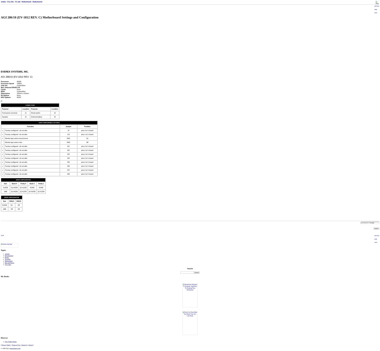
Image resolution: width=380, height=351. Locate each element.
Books (7, 257)
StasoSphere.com (15, 348)
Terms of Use (16, 345)
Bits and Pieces (9, 263)
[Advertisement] (190, 35)
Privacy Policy (6, 345)
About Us (24, 345)
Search (30, 345)
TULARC (8, 265)
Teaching (7, 259)
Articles (7, 254)
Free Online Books (11, 342)
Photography (9, 261)
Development (9, 256)
